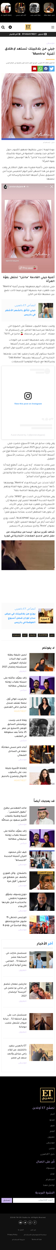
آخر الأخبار (13, 34)
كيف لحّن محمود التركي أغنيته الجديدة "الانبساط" (15, 856)
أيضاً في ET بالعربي (25, 305)
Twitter (25, 1222)
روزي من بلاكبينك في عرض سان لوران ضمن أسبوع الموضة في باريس (20, 618)
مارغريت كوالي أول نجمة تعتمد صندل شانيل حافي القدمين (15, 703)
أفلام (52, 1131)
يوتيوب (21, 1222)
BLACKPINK (43, 635)
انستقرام (50, 1180)
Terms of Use (37, 1240)
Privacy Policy (12, 1235)
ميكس (23, 690)
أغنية (25, 635)
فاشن (52, 1149)
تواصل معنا (49, 1185)
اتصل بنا (21, 1230)
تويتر (52, 1174)
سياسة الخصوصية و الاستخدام (35, 1235)
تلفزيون (51, 1137)
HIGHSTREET (30, 34)
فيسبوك (50, 1168)
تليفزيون (23, 671)
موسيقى (50, 43)
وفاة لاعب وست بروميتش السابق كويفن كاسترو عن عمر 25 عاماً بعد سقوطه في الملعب (14, 728)
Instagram (30, 1222)
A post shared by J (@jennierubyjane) (28, 435)
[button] (52, 68)
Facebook (35, 1222)
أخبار (52, 1114)
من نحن (33, 1230)
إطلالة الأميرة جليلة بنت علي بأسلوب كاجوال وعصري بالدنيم (14, 772)
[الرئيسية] (28, 27)
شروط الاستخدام (18, 1240)
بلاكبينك (32, 635)
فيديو (9, 27)
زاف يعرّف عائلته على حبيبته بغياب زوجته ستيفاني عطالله (15, 682)
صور (52, 1126)
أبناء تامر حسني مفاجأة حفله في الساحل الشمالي (14, 751)
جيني (52, 635)
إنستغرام (16, 635)
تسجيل (6, 1200)
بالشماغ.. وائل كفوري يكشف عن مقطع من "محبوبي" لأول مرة (15, 877)
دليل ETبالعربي (47, 1154)
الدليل (41, 34)
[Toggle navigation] (53, 27)
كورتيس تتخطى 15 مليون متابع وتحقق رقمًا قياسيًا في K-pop (15, 921)
